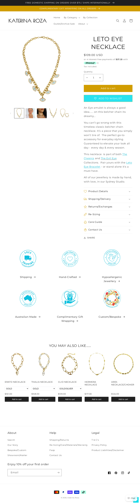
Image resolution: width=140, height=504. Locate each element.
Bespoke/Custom (17, 450)
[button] (71, 17)
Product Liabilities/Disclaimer (108, 450)
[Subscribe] (58, 472)
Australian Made (26, 316)
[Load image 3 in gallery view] (42, 113)
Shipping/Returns (59, 440)
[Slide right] (73, 113)
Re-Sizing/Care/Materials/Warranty (68, 445)
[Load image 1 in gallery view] (19, 113)
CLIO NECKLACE (67, 382)
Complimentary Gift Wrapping (70, 318)
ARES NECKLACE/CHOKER (122, 383)
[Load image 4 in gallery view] (53, 113)
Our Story (13, 445)
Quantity (88, 71)
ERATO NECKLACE (15, 382)
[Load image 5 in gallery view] (64, 113)
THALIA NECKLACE (42, 382)
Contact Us (55, 455)
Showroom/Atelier (17, 455)
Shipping (26, 277)
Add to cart (16, 399)
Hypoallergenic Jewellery (112, 279)
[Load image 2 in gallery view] (30, 113)
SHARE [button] (91, 237)
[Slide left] (11, 113)
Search (11, 440)
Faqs (52, 450)
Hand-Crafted (68, 277)
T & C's (95, 440)
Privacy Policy (99, 445)
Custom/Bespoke (110, 316)
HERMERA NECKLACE (91, 383)
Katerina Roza (73, 498)
